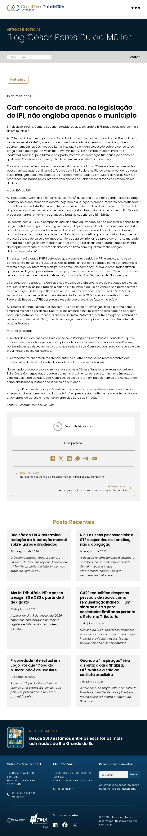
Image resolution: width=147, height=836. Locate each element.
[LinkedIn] (69, 459)
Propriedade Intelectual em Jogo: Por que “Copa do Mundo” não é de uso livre (35, 665)
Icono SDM (105, 824)
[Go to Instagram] (75, 825)
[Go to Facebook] (65, 825)
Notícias (17, 79)
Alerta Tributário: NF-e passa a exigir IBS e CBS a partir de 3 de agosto (37, 597)
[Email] (94, 459)
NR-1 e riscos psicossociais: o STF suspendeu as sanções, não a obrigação (106, 539)
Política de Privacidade (121, 788)
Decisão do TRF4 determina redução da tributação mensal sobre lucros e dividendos (39, 539)
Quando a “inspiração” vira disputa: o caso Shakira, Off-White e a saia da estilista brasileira (105, 668)
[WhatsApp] (78, 459)
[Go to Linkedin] (55, 825)
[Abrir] (135, 8)
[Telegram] (86, 459)
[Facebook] (53, 459)
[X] (61, 459)
